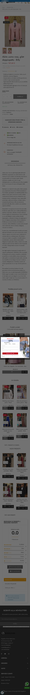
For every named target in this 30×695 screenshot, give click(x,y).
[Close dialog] (28, 338)
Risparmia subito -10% (10, 353)
